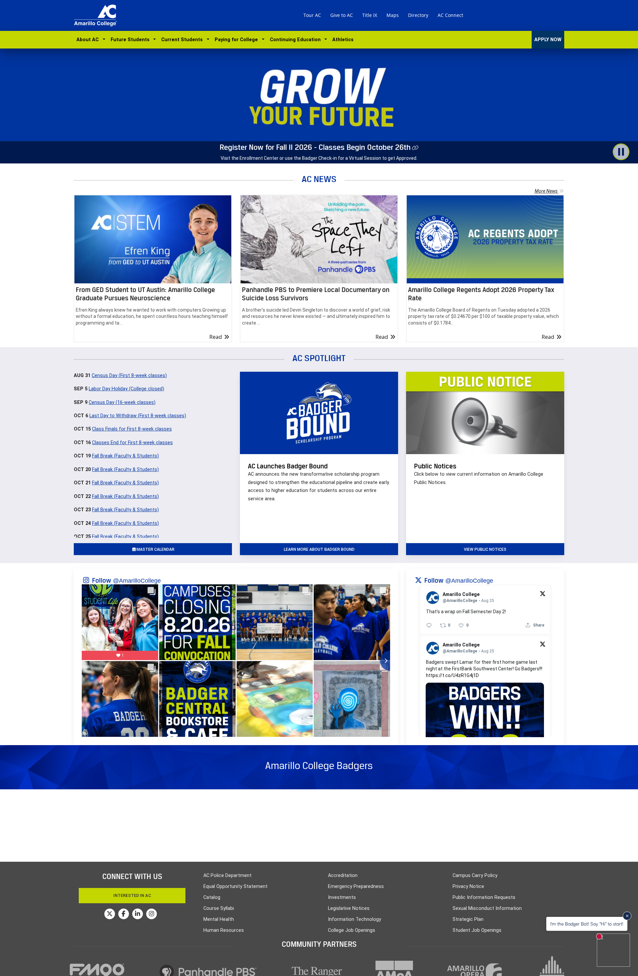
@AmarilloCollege (137, 580)
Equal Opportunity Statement (235, 886)
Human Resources (223, 930)
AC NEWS (319, 179)
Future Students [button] (131, 40)
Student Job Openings (477, 930)
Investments (342, 897)
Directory (418, 15)
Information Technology (354, 919)
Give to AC (341, 15)
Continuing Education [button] (296, 40)
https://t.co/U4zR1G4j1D (452, 675)
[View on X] (543, 593)
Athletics (343, 40)
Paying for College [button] (238, 40)
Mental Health (218, 919)
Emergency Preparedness (356, 886)
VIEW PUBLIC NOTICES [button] (485, 549)
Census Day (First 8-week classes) (129, 375)
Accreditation (343, 875)
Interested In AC (132, 895)
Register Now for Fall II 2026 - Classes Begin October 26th (315, 147)
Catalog (211, 897)
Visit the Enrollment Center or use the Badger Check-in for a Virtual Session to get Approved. (319, 158)
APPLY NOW (548, 40)
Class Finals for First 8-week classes (132, 429)
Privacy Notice (468, 886)
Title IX (369, 15)
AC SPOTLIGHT (319, 358)
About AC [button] (88, 40)
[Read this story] (153, 239)
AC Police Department (227, 875)
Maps (392, 15)
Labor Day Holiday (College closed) (126, 389)
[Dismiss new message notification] (627, 916)
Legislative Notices (349, 908)
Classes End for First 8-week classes (132, 442)
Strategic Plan (468, 919)
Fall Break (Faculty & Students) (125, 456)
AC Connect (450, 15)
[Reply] (429, 625)
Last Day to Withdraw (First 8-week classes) (137, 416)
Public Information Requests (484, 897)
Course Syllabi (218, 908)
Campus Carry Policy (475, 875)
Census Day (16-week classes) (122, 402)
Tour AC (312, 15)
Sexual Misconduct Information (487, 908)
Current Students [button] (183, 40)
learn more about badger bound (319, 549)
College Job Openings (351, 930)
